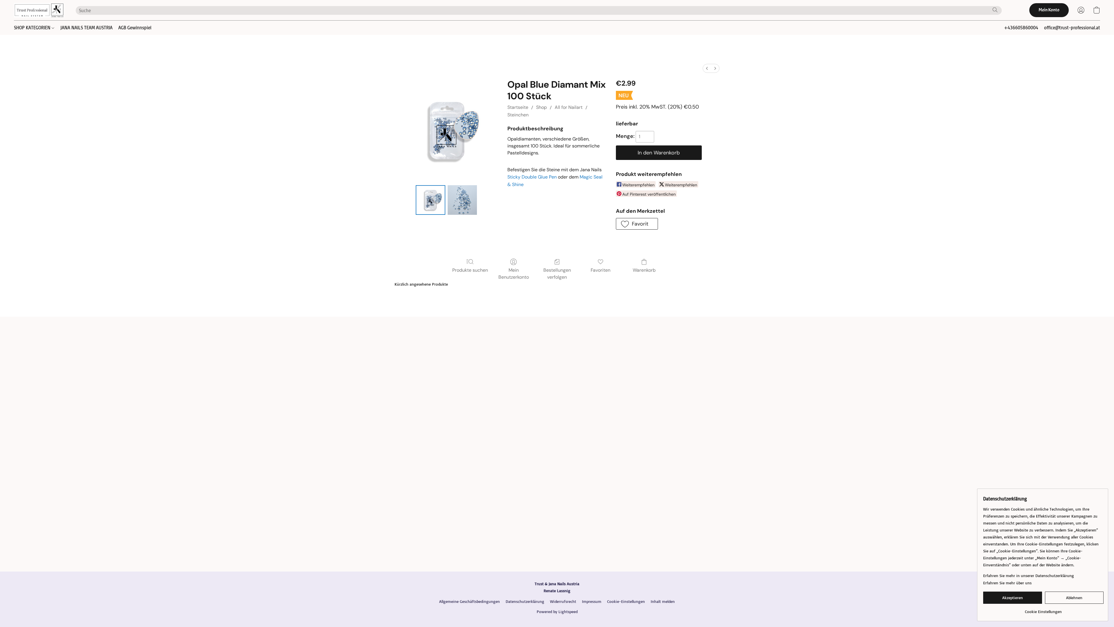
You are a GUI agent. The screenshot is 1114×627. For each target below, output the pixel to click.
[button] (39, 10)
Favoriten (600, 270)
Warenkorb (644, 270)
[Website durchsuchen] (995, 10)
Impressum (591, 601)
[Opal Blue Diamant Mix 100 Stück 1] (462, 200)
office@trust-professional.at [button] (1072, 27)
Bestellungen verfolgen (557, 273)
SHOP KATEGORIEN (33, 27)
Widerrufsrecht (563, 601)
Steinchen (518, 115)
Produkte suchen (470, 270)
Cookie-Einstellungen (626, 601)
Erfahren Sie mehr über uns (1007, 582)
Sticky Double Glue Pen (532, 177)
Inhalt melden (663, 601)
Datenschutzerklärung (525, 601)
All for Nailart (569, 107)
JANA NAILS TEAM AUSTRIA (86, 27)
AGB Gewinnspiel (134, 27)
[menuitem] (707, 68)
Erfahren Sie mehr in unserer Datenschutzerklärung (1028, 575)
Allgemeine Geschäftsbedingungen (469, 601)
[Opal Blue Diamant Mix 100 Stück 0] (430, 200)
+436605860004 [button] (1021, 27)
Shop (541, 107)
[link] (1043, 609)
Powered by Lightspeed (557, 611)
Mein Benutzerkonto (513, 273)
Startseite (517, 107)
